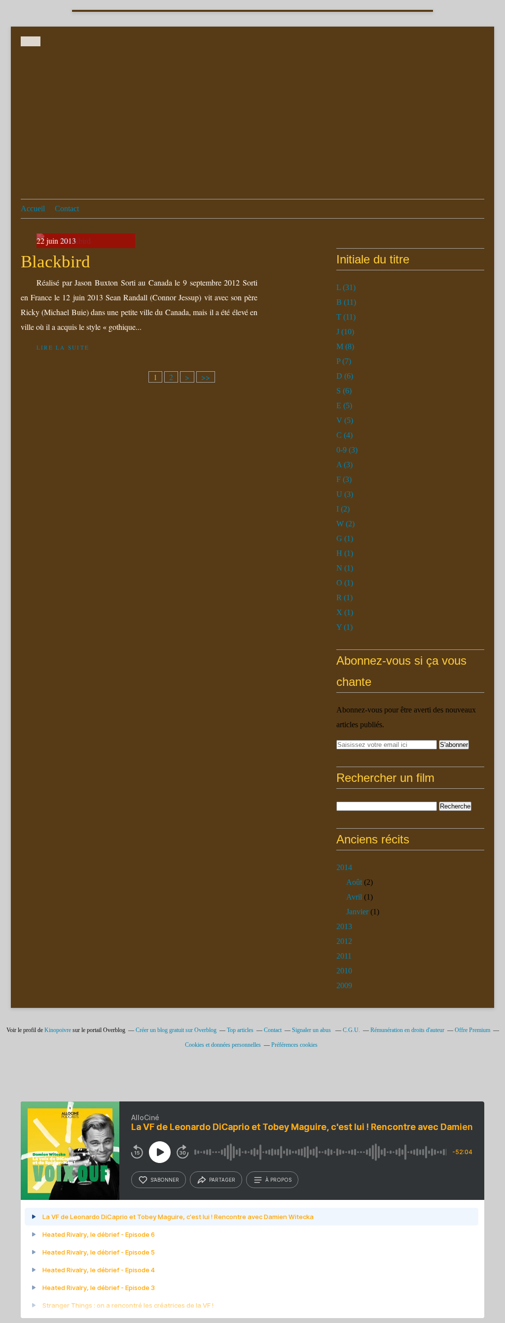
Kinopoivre (57, 1030)
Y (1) (344, 627)
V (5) (344, 420)
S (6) (344, 391)
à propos (278, 1180)
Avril (354, 897)
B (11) (346, 302)
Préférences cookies (294, 1044)
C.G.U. (351, 1030)
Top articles (240, 1030)
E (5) (344, 405)
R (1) (344, 597)
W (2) (345, 523)
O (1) (344, 583)
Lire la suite (62, 347)
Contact (67, 208)
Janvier (357, 911)
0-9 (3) (347, 450)
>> (205, 377)
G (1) (344, 538)
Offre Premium (472, 1030)
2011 (344, 956)
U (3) (344, 494)
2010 (344, 971)
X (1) (344, 612)
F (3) (344, 479)
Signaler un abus (312, 1030)
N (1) (344, 568)
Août (354, 882)
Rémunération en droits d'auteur (407, 1030)
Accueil (33, 208)
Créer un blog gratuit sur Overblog (176, 1030)
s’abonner (164, 1180)
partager (222, 1180)
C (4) (344, 435)
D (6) (344, 376)
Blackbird (55, 261)
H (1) (344, 553)
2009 (344, 985)
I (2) (343, 509)
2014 (344, 867)
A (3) (344, 464)
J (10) (345, 331)
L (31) (346, 287)
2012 (344, 941)
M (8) (345, 346)
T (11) (346, 317)
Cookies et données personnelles (223, 1044)
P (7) (343, 361)
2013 (344, 926)
